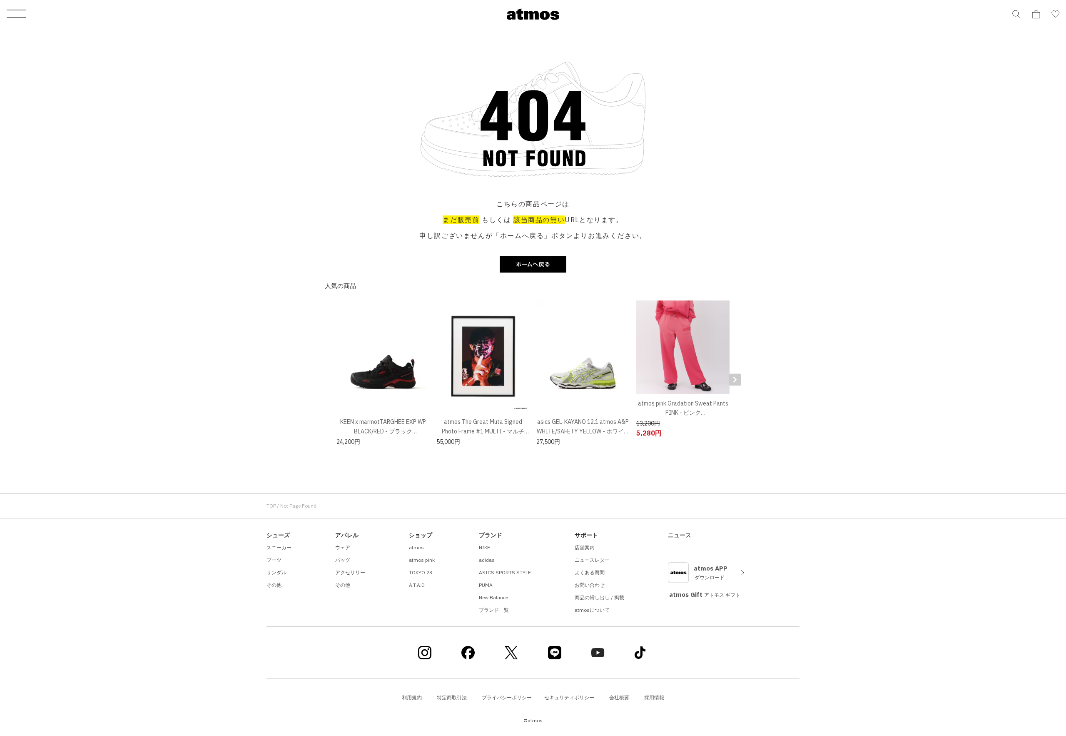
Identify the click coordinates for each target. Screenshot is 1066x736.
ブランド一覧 (494, 610)
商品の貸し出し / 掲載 (599, 597)
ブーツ (273, 560)
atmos (416, 547)
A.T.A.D (417, 585)
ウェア (342, 547)
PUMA (486, 585)
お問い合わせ (590, 585)
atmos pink (422, 560)
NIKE (484, 547)
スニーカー (278, 547)
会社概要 (619, 697)
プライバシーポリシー (507, 697)
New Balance (493, 597)
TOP (271, 506)
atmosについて (592, 610)
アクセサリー (350, 572)
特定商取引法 (452, 697)
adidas (487, 560)
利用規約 (412, 697)
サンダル (276, 572)
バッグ (342, 560)
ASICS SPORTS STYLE (505, 572)
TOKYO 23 (420, 572)
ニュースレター (592, 560)
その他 (273, 585)
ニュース (679, 535)
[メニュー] (16, 14)
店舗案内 (585, 547)
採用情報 (654, 697)
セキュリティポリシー (569, 697)
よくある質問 (590, 572)
